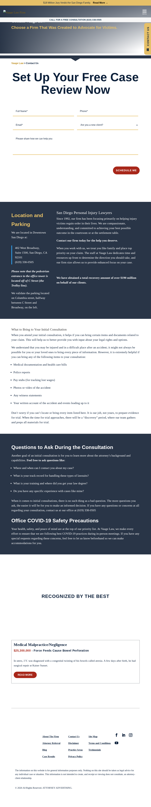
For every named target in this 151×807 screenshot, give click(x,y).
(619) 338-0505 (24, 262)
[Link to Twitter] (123, 735)
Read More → (100, 2)
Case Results (48, 756)
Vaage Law (17, 63)
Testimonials (94, 750)
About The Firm (50, 736)
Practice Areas (75, 750)
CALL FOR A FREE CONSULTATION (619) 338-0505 (75, 20)
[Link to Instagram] (130, 735)
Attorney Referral (51, 743)
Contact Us (73, 736)
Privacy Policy (75, 756)
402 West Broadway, (27, 247)
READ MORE (25, 675)
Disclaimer (73, 743)
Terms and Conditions (99, 743)
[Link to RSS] (116, 743)
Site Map (92, 736)
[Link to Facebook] (116, 735)
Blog (44, 750)
